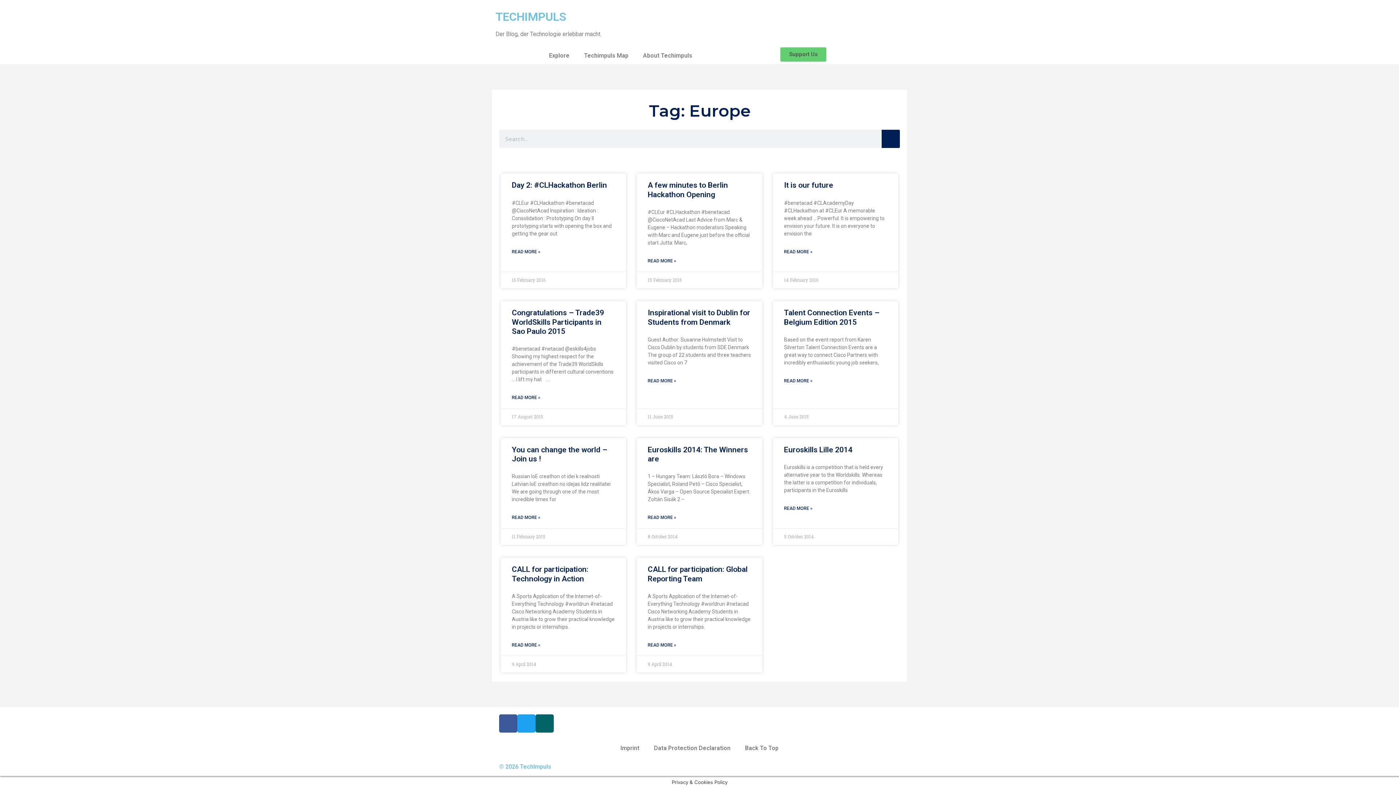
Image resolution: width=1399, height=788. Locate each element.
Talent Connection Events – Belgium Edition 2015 (831, 317)
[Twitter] (526, 723)
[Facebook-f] (508, 723)
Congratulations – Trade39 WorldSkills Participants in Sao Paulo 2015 (558, 321)
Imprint (629, 748)
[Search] (891, 139)
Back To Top (762, 748)
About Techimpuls (667, 55)
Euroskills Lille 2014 (818, 449)
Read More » (526, 251)
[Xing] (545, 723)
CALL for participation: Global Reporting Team (698, 574)
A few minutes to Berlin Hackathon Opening (688, 190)
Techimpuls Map (606, 55)
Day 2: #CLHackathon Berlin (559, 185)
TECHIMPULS (530, 17)
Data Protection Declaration (692, 748)
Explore (559, 55)
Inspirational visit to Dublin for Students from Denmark (699, 317)
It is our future (808, 185)
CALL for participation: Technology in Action (550, 574)
